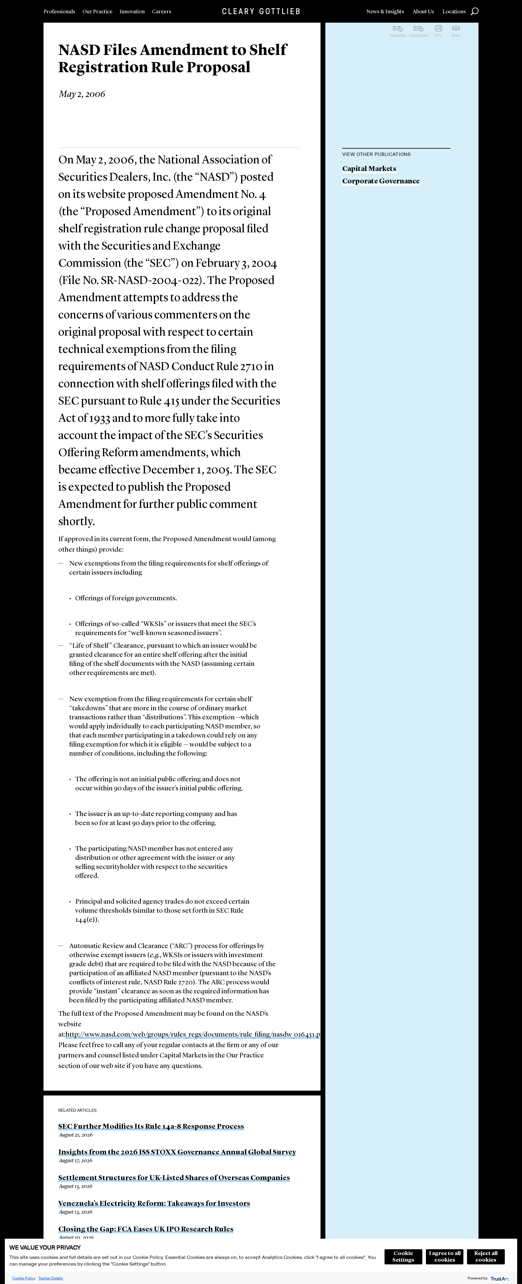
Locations (454, 12)
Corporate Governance (381, 181)
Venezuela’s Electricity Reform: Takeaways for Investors (154, 1204)
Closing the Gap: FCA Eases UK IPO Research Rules (146, 1229)
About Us (423, 12)
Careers (161, 12)
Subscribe (397, 35)
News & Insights (385, 12)
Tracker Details (50, 1278)
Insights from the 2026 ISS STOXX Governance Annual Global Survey (177, 1152)
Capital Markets (369, 169)
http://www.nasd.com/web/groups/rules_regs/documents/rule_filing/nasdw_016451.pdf (196, 1034)
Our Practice (97, 12)
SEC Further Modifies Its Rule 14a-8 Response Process (151, 1127)
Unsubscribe (418, 35)
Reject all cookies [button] (486, 1257)
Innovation (132, 12)
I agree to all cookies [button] (445, 1257)
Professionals (59, 12)
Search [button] (474, 11)
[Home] (261, 11)
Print (438, 35)
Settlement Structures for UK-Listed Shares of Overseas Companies (174, 1178)
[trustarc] (499, 1278)
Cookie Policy (23, 1278)
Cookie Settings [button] (403, 1257)
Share (456, 35)
